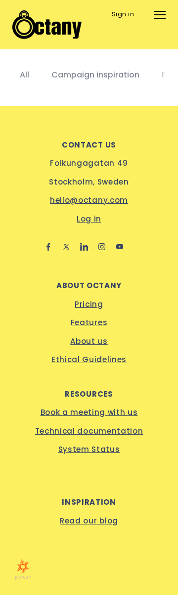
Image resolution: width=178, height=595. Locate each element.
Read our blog (89, 521)
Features (89, 322)
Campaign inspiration (95, 74)
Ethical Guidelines (89, 359)
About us (88, 341)
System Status (89, 449)
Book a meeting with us (89, 412)
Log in (89, 219)
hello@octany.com (89, 200)
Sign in (123, 14)
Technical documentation (89, 431)
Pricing (89, 304)
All (24, 74)
